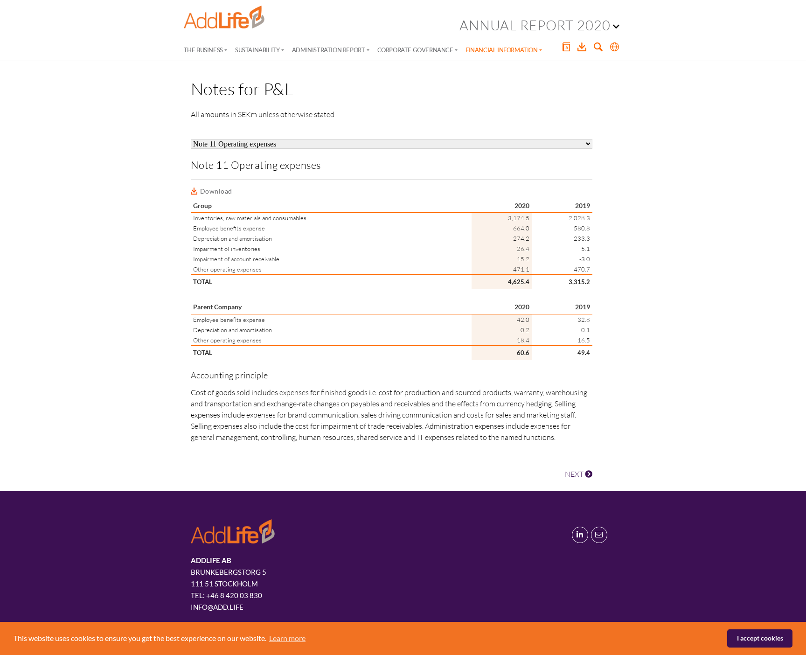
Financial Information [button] (502, 50)
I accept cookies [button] (760, 638)
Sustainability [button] (257, 50)
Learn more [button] (287, 638)
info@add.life (217, 607)
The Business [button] (203, 50)
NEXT (575, 474)
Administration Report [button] (328, 50)
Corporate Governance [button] (415, 50)
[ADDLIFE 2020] (224, 17)
